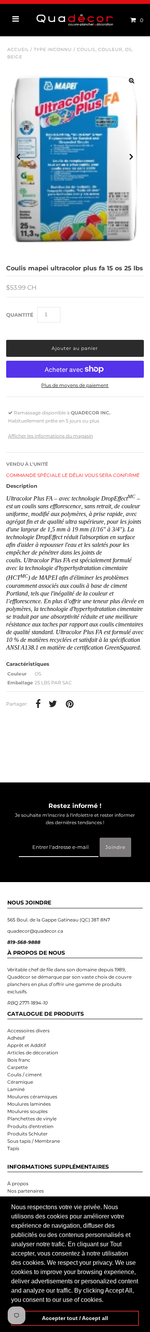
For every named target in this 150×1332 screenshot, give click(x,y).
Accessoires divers (28, 1030)
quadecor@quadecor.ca (35, 931)
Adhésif (16, 1038)
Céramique (20, 1082)
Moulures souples (27, 1111)
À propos (17, 1183)
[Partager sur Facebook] (38, 704)
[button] (106, 1300)
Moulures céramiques (32, 1097)
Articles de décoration (32, 1052)
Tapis (13, 1148)
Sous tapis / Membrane (33, 1141)
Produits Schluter (27, 1134)
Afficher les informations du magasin (50, 436)
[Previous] (18, 156)
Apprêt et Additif (26, 1045)
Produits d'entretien (30, 1126)
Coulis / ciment (24, 1074)
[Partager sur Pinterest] (69, 704)
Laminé (16, 1089)
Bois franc (18, 1060)
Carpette (17, 1067)
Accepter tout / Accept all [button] (75, 1318)
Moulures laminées (29, 1104)
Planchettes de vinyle (32, 1119)
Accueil (18, 49)
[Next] (131, 156)
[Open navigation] (16, 20)
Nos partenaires (25, 1191)
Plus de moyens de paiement (74, 385)
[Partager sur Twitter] (52, 704)
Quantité (19, 315)
